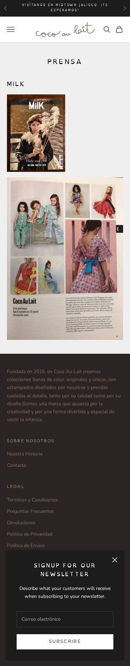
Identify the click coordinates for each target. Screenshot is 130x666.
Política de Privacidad (29, 534)
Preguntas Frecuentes (30, 511)
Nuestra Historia (24, 454)
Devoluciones (21, 522)
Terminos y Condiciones (32, 500)
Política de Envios (26, 545)
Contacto (16, 465)
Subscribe (65, 641)
